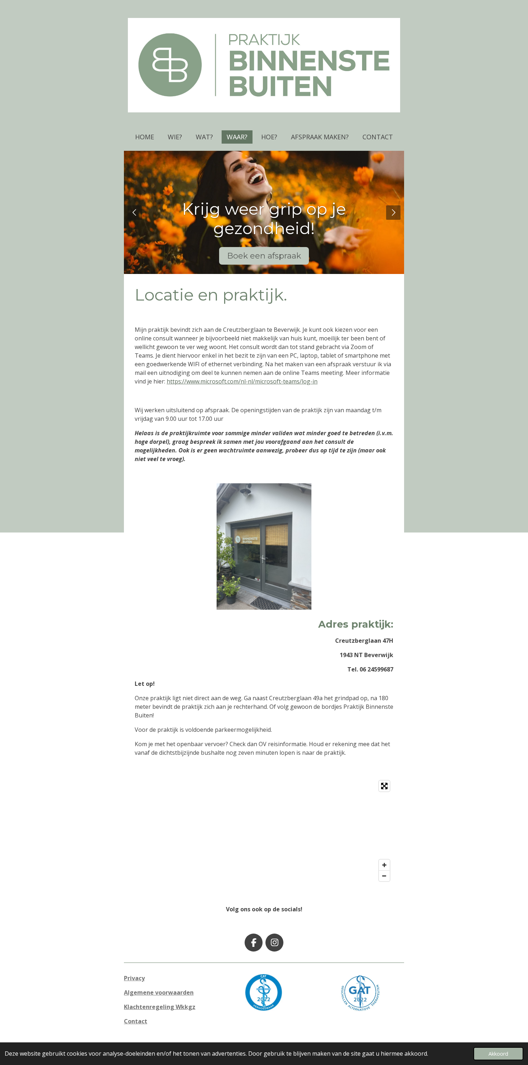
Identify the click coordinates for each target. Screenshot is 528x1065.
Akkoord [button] (498, 1053)
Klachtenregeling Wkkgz (159, 1007)
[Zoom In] (384, 865)
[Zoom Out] (384, 875)
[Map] (264, 831)
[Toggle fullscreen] (384, 786)
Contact (135, 1021)
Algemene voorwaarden (159, 992)
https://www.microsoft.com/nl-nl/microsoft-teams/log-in (242, 381)
